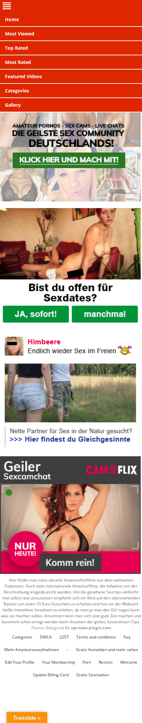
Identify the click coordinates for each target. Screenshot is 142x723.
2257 (64, 637)
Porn (87, 662)
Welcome (128, 662)
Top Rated (16, 48)
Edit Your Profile (19, 662)
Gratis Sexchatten (92, 675)
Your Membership (58, 662)
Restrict (106, 662)
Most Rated (18, 62)
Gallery (13, 105)
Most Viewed (19, 33)
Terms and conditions (96, 637)
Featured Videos (23, 76)
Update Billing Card (51, 675)
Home (12, 19)
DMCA (46, 637)
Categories (17, 90)
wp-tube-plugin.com (91, 628)
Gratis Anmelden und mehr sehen (107, 649)
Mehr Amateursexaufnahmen (31, 649)
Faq (127, 637)
